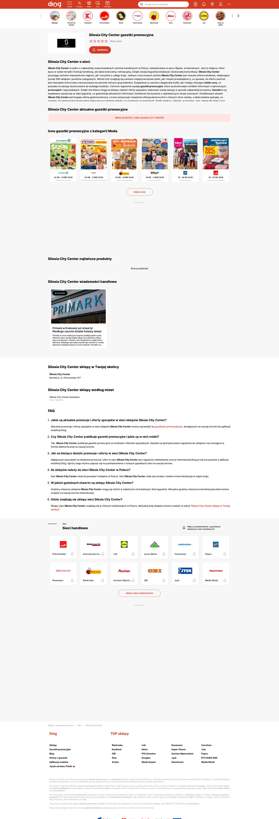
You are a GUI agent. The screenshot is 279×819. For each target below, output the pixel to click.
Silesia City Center (94, 725)
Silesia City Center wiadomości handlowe (82, 282)
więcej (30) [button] (139, 192)
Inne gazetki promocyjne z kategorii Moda (82, 131)
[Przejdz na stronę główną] (54, 4)
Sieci (64, 524)
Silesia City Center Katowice (64, 397)
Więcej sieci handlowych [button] (139, 593)
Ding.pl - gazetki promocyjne (61, 725)
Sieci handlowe (75, 528)
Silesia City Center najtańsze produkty (80, 259)
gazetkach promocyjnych (168, 426)
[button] (195, 4)
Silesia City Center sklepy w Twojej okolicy (83, 367)
